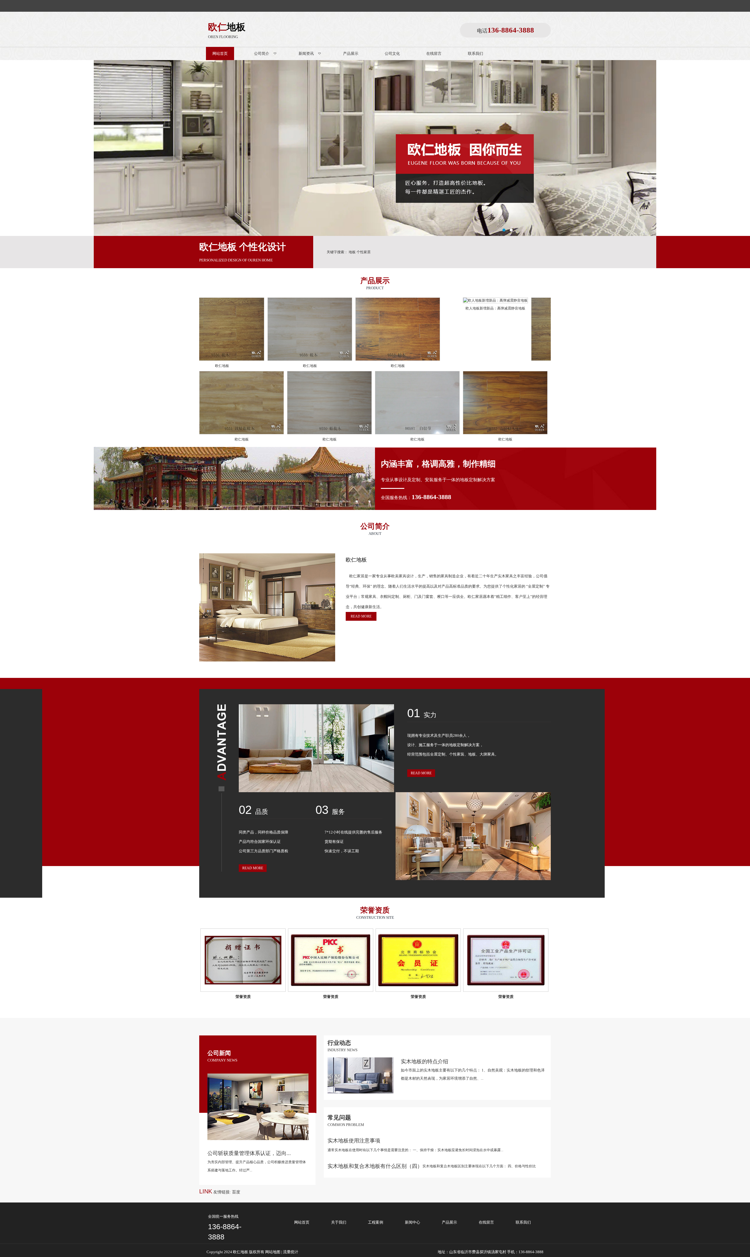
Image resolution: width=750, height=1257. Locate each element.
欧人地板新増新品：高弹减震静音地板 (407, 308)
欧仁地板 (222, 366)
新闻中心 (412, 1222)
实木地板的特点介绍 (424, 1061)
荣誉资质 (243, 996)
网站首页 (301, 1222)
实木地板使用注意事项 (354, 1141)
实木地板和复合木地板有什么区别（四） (375, 1166)
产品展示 (449, 1222)
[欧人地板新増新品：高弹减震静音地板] (407, 300)
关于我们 (338, 1222)
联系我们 (523, 1222)
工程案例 (375, 1222)
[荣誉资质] (243, 960)
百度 (236, 1192)
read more (361, 616)
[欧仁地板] (222, 360)
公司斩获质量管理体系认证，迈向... (249, 1153)
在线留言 (486, 1222)
